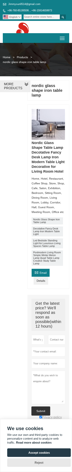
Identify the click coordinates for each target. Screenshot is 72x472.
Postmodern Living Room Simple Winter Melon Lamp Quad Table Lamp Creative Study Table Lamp (47, 258)
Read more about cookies (34, 442)
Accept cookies (39, 452)
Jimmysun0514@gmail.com (24, 4)
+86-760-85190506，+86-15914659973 (29, 10)
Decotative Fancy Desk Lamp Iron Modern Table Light (46, 231)
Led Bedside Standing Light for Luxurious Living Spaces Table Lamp (47, 243)
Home (6, 57)
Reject (39, 462)
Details (41, 280)
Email (41, 272)
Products (22, 57)
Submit (40, 411)
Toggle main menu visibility (62, 38)
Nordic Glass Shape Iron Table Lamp (46, 221)
